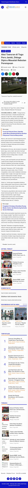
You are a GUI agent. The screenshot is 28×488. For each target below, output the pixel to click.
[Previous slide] (24, 305)
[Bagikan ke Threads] (17, 74)
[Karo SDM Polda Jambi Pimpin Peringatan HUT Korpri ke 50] (7, 313)
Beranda (3, 473)
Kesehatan (10, 391)
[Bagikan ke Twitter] (6, 74)
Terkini (10, 351)
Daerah (18, 43)
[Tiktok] (20, 478)
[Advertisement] (14, 25)
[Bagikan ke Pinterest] (13, 74)
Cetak (14, 70)
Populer (8, 51)
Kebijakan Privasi (11, 473)
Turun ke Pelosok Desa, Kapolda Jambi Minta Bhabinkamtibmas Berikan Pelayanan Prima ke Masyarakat (15, 133)
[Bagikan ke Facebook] (2, 74)
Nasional (7, 43)
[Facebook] (8, 478)
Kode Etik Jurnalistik (21, 473)
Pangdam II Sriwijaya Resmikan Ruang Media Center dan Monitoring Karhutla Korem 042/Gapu (15, 208)
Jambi (3, 51)
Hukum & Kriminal (20, 341)
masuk (9, 300)
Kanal (23, 43)
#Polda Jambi (16, 47)
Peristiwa (14, 350)
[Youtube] (17, 478)
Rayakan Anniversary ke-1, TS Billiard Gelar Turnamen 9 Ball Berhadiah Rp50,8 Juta (16, 357)
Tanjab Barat (11, 343)
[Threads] (14, 478)
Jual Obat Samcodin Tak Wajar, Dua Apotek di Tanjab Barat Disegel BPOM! (16, 371)
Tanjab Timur (18, 321)
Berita (13, 43)
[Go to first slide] (26, 305)
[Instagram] (11, 478)
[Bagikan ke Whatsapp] (10, 74)
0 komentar (6, 70)
